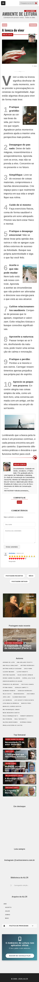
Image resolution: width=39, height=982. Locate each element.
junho (7, 914)
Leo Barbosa (7, 700)
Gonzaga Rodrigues (25, 690)
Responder (12, 561)
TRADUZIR (33, 25)
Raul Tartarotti (20, 719)
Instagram (30, 596)
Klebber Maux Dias (19, 697)
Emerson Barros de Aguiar (12, 681)
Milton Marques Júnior (11, 709)
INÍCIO (31, 576)
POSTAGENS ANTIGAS (19, 581)
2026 (5, 904)
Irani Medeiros (19, 693)
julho (7, 911)
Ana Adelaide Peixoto (24, 662)
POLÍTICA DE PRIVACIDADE (18, 926)
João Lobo (6, 697)
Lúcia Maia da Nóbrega (11, 703)
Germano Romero (9, 690)
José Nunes (31, 693)
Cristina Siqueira (9, 675)
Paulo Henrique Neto (10, 715)
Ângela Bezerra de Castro (12, 725)
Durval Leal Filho (28, 678)
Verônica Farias (26, 722)
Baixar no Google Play (20, 956)
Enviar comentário (12, 547)
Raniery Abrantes (26, 715)
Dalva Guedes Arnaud (25, 675)
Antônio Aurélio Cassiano (12, 668)
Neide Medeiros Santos (11, 712)
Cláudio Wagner (8, 671)
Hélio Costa (7, 34)
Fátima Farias (8, 687)
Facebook (30, 599)
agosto (8, 907)
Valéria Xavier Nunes (10, 722)
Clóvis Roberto (22, 671)
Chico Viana (28, 668)
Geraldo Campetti (21, 687)
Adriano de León (9, 662)
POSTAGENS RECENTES (14, 576)
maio (7, 918)
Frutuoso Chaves (27, 684)
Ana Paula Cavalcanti (10, 665)
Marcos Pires (26, 703)
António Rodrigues (27, 665)
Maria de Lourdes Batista (12, 706)
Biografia (30, 602)
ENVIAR (5, 25)
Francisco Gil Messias (11, 684)
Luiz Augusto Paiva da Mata (24, 700)
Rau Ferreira (7, 719)
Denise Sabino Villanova (11, 678)
